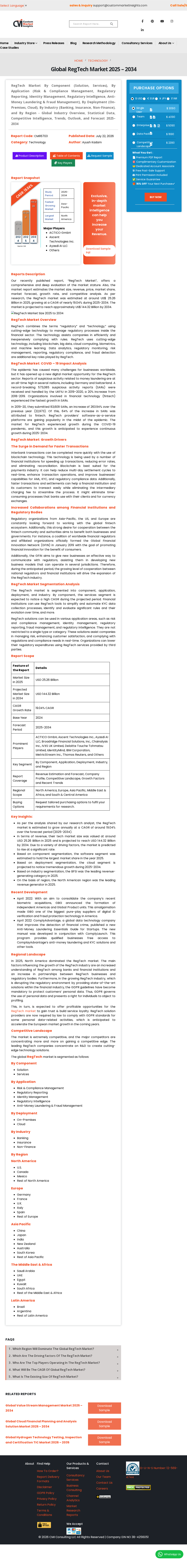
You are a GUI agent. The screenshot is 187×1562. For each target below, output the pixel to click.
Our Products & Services (77, 1466)
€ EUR (150, 98)
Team (140, 116)
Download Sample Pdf (98, 250)
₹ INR (174, 98)
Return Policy (46, 1505)
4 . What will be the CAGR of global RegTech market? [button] (47, 1370)
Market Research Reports (73, 1510)
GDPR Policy (45, 1493)
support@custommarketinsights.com (120, 5)
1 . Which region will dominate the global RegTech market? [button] (51, 1349)
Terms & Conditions (44, 1512)
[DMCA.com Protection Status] (153, 1487)
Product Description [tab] (31, 156)
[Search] (111, 24)
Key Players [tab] (65, 163)
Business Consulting (74, 1487)
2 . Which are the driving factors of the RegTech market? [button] (50, 1356)
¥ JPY (162, 98)
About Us (165, 43)
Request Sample (101, 156)
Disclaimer (44, 1487)
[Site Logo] (29, 26)
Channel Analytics (73, 1498)
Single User (140, 110)
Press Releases (53, 43)
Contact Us (104, 1483)
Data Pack (143, 134)
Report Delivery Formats (48, 1479)
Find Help (43, 1464)
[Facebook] (142, 21)
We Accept (74, 1524)
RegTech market (23, 1011)
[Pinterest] (152, 21)
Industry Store (24, 43)
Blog (73, 43)
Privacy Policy (47, 1499)
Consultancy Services (137, 43)
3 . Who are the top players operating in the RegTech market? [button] (54, 1363)
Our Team (103, 1477)
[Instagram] (172, 21)
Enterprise (143, 125)
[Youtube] (162, 21)
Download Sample (104, 1408)
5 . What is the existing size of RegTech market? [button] (43, 1377)
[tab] (63, 1348)
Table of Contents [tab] (68, 156)
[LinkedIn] (142, 29)
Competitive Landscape (145, 144)
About (29, 1464)
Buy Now (156, 197)
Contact (102, 1464)
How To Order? (47, 1471)
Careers (102, 1488)
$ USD (138, 98)
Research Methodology (99, 43)
